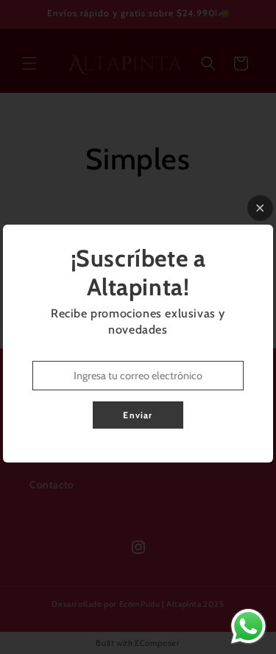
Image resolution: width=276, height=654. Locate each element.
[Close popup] (260, 208)
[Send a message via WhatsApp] (248, 626)
